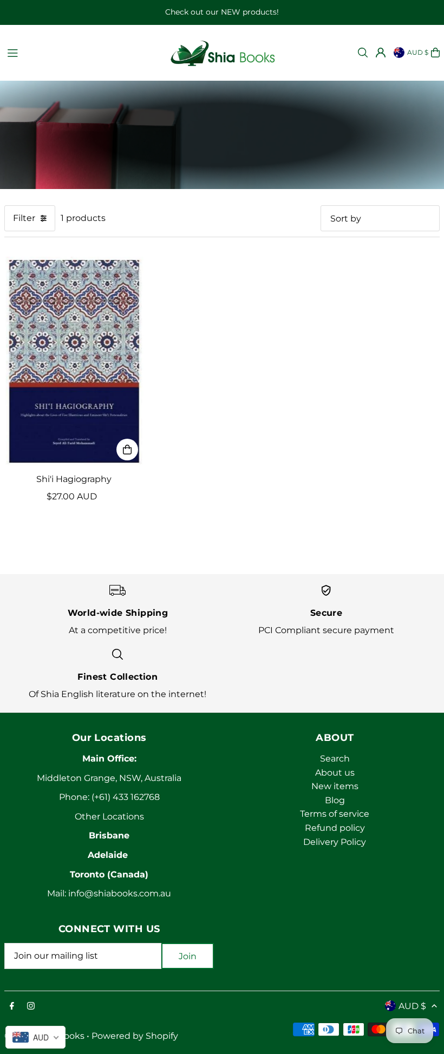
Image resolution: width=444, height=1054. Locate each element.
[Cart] (435, 52)
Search (335, 758)
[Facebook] (12, 1006)
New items (334, 786)
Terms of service (334, 814)
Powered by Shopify (135, 1036)
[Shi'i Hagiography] (73, 361)
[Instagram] (31, 1006)
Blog (335, 800)
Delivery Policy (334, 842)
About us (335, 772)
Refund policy (335, 828)
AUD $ (417, 52)
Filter (24, 218)
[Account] (381, 52)
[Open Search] (363, 52)
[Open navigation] (81, 52)
